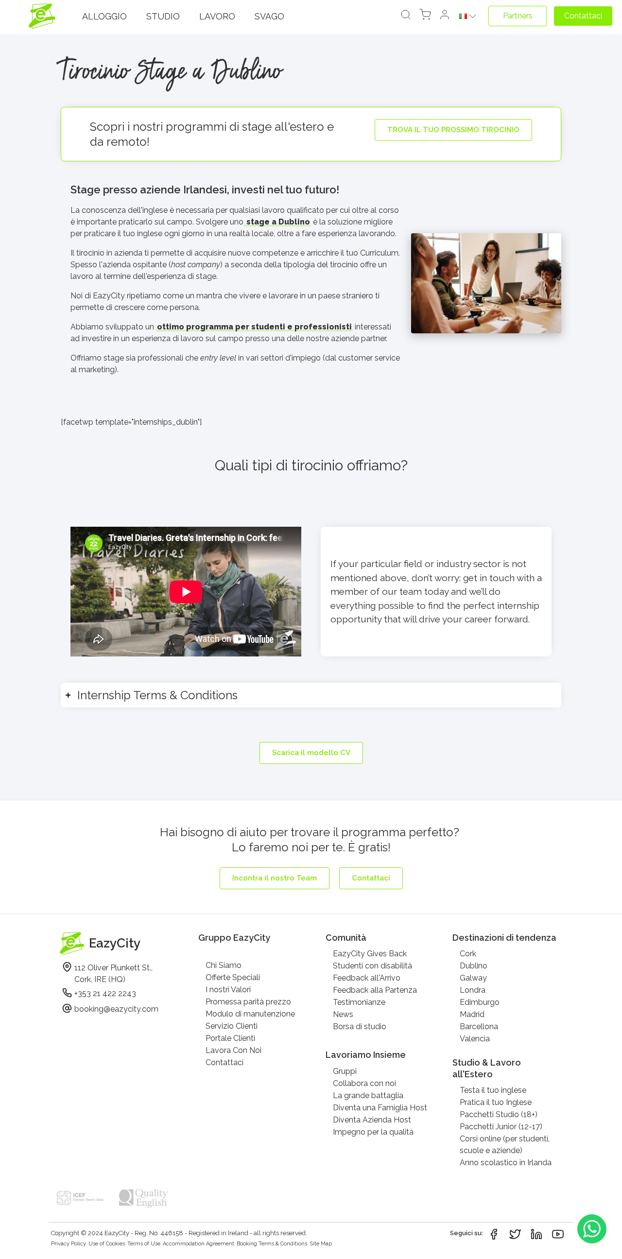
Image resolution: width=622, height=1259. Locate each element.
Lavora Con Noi (233, 1050)
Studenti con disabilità (372, 965)
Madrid (472, 1014)
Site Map (321, 1244)
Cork (468, 953)
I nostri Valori (228, 989)
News (343, 1014)
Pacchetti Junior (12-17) (501, 1126)
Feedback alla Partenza (375, 990)
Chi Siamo (224, 965)
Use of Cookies (106, 1244)
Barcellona (479, 1026)
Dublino (473, 965)
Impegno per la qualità (373, 1132)
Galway (473, 978)
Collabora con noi (364, 1083)
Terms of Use (143, 1244)
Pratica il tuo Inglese (496, 1102)
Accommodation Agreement (198, 1244)
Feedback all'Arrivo (366, 978)
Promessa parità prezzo (248, 1001)
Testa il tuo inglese (493, 1090)
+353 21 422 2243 (105, 993)
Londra (472, 990)
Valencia (475, 1038)
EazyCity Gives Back (370, 953)
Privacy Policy (68, 1244)
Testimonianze (359, 1002)
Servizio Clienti (232, 1026)
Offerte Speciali (233, 977)
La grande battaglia (368, 1095)
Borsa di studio (359, 1026)
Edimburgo (480, 1002)
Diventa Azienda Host (372, 1119)
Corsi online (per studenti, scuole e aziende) (505, 1144)
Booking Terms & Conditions (272, 1244)
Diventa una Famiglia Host (380, 1107)
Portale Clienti (230, 1038)
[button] (444, 16)
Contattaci (224, 1062)
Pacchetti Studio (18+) (498, 1114)
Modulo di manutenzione (250, 1013)
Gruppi (345, 1071)
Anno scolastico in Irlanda (506, 1162)
